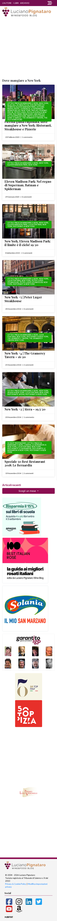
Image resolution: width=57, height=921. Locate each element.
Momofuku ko (13, 110)
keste (16, 109)
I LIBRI (16, 3)
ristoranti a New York (24, 226)
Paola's (34, 110)
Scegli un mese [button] (28, 490)
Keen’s (10, 109)
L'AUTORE (7, 3)
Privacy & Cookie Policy (15, 884)
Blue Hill (11, 105)
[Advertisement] (28, 48)
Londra (27, 445)
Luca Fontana (34, 225)
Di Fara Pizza (23, 105)
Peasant (43, 110)
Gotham (40, 107)
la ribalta (25, 109)
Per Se (10, 112)
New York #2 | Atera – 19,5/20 (25, 409)
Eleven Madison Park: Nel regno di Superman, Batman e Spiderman (28, 185)
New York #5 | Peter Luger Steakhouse (23, 299)
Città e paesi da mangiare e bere (22, 103)
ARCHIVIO (24, 3)
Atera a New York (15, 393)
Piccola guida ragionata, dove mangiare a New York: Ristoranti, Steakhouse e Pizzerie (28, 125)
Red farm (17, 114)
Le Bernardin (37, 109)
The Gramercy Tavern (32, 118)
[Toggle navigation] (50, 3)
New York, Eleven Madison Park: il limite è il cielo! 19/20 (28, 243)
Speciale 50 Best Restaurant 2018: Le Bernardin (25, 463)
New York (43, 103)
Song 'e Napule (14, 118)
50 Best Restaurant (16, 443)
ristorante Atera (15, 394)
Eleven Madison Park (26, 107)
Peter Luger (20, 112)
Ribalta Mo (28, 114)
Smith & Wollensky (36, 116)
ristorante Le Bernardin (19, 448)
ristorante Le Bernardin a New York (26, 449)
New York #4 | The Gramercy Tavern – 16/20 (25, 355)
